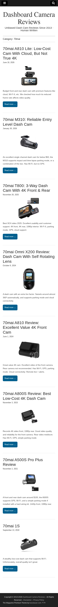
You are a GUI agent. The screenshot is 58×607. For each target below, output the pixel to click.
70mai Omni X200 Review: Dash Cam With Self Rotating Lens (29, 257)
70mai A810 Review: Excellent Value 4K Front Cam (25, 327)
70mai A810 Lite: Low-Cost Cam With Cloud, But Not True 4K (27, 53)
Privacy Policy (38, 600)
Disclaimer (27, 600)
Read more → (10, 104)
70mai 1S (11, 526)
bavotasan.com (35, 603)
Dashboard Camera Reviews (29, 18)
